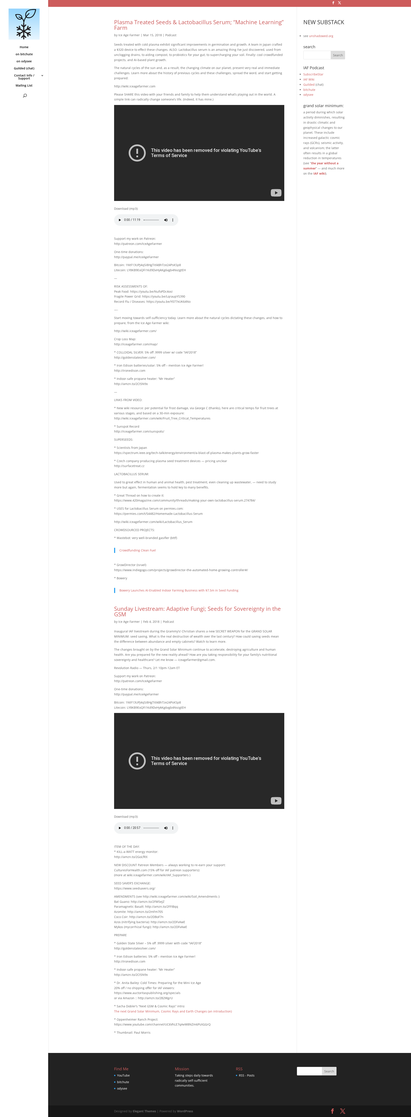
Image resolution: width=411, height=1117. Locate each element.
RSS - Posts (247, 1075)
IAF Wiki (308, 79)
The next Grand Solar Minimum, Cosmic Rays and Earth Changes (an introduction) (173, 1011)
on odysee (24, 61)
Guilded (309, 84)
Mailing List (24, 85)
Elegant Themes (144, 1111)
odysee (308, 95)
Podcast (170, 35)
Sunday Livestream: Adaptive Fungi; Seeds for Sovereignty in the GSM (197, 611)
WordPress (185, 1111)
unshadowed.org (321, 36)
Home (24, 47)
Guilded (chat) (24, 68)
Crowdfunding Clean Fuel (137, 550)
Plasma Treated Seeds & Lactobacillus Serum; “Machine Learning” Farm (199, 24)
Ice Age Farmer (129, 35)
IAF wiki (319, 173)
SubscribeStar (313, 74)
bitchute (309, 90)
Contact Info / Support (24, 77)
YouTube (123, 1075)
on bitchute (24, 54)
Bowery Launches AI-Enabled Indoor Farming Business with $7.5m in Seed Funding (178, 590)
